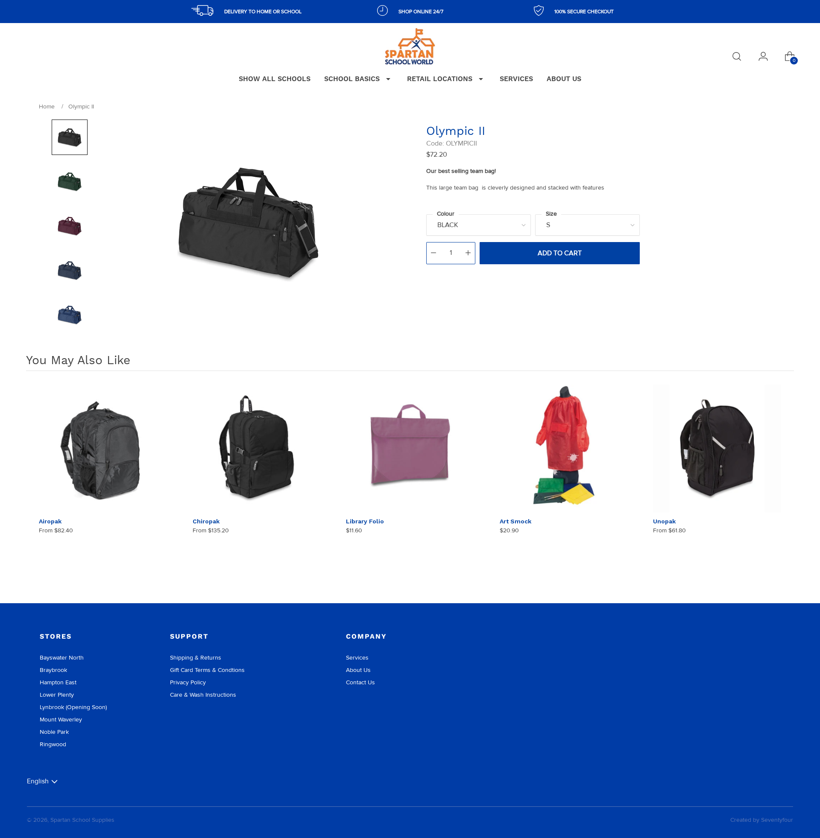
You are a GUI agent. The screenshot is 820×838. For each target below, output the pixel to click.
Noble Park (54, 732)
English (38, 781)
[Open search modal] (736, 56)
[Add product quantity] (468, 253)
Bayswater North (62, 657)
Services (357, 657)
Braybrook (53, 670)
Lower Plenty (57, 694)
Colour (445, 213)
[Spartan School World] (410, 46)
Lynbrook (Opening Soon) (73, 707)
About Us (358, 670)
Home (47, 106)
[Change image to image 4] (70, 270)
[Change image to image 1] (70, 137)
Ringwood (53, 744)
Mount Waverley (61, 719)
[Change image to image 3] (70, 226)
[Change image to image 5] (70, 315)
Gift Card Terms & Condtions (207, 670)
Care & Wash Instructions (203, 694)
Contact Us (360, 682)
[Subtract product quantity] (433, 253)
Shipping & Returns (195, 657)
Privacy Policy (188, 682)
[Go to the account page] (763, 56)
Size (551, 213)
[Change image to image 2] (70, 181)
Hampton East (58, 682)
